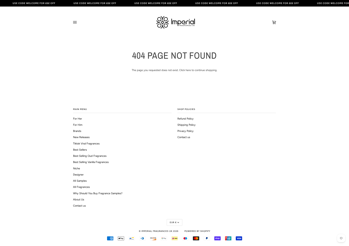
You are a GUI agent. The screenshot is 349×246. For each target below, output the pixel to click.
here (188, 70)
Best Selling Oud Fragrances (90, 156)
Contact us (79, 205)
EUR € (173, 222)
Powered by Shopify (197, 231)
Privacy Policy (185, 131)
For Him (77, 124)
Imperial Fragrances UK (156, 231)
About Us (78, 199)
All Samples (80, 180)
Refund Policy (185, 118)
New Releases (81, 137)
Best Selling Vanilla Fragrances (91, 162)
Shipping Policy (186, 124)
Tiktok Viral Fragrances (86, 143)
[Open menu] (78, 22)
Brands (77, 131)
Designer (78, 174)
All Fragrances (81, 187)
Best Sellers (80, 149)
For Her (77, 118)
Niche (76, 168)
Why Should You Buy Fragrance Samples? (97, 193)
